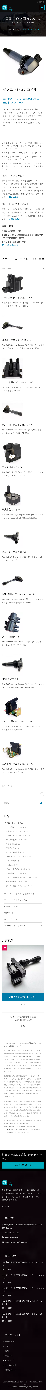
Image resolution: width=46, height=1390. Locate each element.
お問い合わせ (13, 197)
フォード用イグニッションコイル (18, 382)
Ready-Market (32, 1387)
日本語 (41, 2)
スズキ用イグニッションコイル (17, 763)
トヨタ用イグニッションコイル (17, 297)
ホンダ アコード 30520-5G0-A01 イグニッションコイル (22, 1315)
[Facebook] (2, 1206)
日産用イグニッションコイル (16, 339)
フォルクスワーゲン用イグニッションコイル (22, 877)
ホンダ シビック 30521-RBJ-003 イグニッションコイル (23, 1276)
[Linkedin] (8, 1206)
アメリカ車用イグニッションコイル (19, 886)
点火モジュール (10, 919)
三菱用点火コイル (11, 509)
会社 (7, 1346)
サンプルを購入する (10, 245)
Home (9, 30)
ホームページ (10, 1342)
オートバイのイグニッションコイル (19, 894)
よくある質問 (10, 1365)
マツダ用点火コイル (12, 467)
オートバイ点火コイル (11, 1126)
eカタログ (9, 1361)
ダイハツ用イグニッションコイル (18, 721)
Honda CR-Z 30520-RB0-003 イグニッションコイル (22, 1263)
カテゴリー (17, 30)
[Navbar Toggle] (42, 7)
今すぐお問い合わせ (23, 1165)
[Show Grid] (39, 258)
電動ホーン (9, 913)
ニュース (9, 1356)
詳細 (23, 1025)
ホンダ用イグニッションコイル (17, 424)
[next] (42, 794)
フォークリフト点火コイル (15, 900)
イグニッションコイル (31, 30)
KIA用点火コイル (10, 679)
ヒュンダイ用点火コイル (14, 551)
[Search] (41, 803)
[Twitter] (5, 1206)
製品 (7, 1351)
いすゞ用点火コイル (12, 636)
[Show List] (42, 258)
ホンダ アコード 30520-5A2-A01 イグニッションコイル (22, 1302)
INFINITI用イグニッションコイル (18, 594)
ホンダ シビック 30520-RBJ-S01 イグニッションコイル (23, 1289)
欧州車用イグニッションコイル (17, 882)
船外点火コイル (10, 907)
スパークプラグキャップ (14, 926)
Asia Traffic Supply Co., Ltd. (26, 1382)
